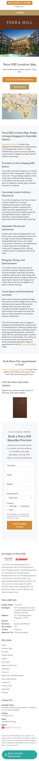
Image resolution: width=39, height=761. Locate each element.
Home (4, 645)
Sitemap (5, 692)
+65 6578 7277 (7, 716)
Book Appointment (9, 679)
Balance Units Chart (9, 665)
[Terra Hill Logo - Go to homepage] (19, 7)
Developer (6, 669)
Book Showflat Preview (19, 3)
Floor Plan (6, 662)
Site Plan (5, 652)
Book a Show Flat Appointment (14, 369)
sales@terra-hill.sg (9, 721)
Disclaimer (6, 689)
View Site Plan (19, 87)
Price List (5, 672)
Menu (21, 12)
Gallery (4, 658)
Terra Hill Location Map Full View (19, 79)
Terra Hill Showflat (28, 344)
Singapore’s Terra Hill (10, 144)
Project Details (7, 655)
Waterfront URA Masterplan (13, 675)
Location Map (7, 648)
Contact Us (6, 682)
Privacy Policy (7, 686)
